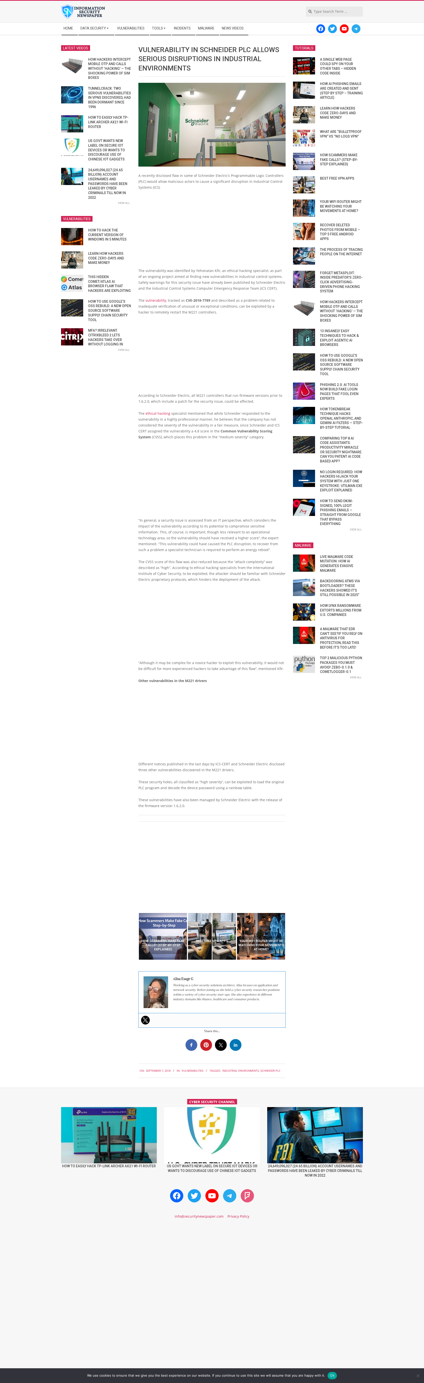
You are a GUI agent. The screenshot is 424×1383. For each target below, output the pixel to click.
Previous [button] (134, 936)
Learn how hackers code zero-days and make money (106, 258)
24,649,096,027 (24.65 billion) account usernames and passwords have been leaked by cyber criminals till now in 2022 (107, 184)
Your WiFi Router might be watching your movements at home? (341, 206)
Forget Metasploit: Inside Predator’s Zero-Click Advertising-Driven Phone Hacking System (341, 282)
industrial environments (240, 1070)
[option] (163, 936)
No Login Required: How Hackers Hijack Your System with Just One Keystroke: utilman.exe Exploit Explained (341, 481)
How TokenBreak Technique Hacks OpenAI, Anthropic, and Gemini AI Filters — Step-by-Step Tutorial (341, 418)
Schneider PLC (270, 1070)
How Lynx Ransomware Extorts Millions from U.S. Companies (340, 610)
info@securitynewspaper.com (199, 1216)
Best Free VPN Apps (337, 178)
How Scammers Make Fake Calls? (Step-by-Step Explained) (339, 159)
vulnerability (156, 300)
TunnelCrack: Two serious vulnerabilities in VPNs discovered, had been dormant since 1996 (109, 97)
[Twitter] (145, 1020)
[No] (417, 1375)
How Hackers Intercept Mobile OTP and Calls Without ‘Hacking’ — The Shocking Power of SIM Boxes (109, 68)
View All (124, 203)
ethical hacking (158, 413)
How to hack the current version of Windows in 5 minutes (107, 234)
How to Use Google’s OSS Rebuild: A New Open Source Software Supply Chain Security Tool (109, 310)
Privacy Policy (238, 1216)
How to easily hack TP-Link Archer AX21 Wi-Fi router (108, 121)
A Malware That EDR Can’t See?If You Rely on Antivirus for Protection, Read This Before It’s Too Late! (341, 638)
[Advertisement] (212, 231)
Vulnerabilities (192, 1070)
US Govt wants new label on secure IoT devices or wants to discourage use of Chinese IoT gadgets (106, 150)
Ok (332, 1375)
